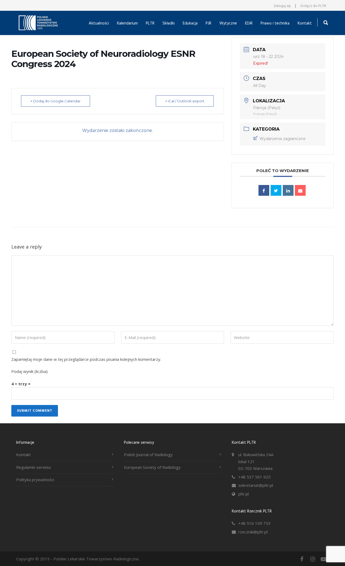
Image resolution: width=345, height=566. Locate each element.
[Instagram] (312, 559)
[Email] (300, 190)
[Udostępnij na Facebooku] (263, 190)
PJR (208, 23)
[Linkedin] (288, 190)
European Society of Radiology (152, 467)
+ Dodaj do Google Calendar (55, 101)
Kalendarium (127, 23)
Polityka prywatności (35, 479)
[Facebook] (301, 559)
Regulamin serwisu (33, 467)
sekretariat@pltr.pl (255, 485)
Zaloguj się (282, 6)
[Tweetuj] (276, 190)
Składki (169, 23)
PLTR (150, 23)
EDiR (249, 23)
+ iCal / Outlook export (184, 101)
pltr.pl (243, 494)
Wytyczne (228, 23)
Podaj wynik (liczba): (29, 371)
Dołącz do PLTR (313, 6)
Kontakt (305, 23)
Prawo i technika (275, 23)
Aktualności (99, 23)
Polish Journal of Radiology (148, 454)
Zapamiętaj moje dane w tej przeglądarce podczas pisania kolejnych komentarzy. (86, 359)
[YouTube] (323, 559)
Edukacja (190, 23)
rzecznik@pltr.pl (253, 531)
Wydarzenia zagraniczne (283, 138)
